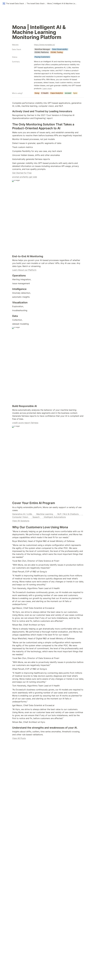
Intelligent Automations (54, 517)
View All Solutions (20, 521)
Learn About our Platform (24, 270)
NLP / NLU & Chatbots (68, 514)
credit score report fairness (25, 422)
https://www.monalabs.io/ (44, 45)
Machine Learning (44, 514)
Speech (36, 517)
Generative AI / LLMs (23, 514)
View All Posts (19, 738)
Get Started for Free (22, 173)
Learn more (47, 88)
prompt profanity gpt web (24, 177)
